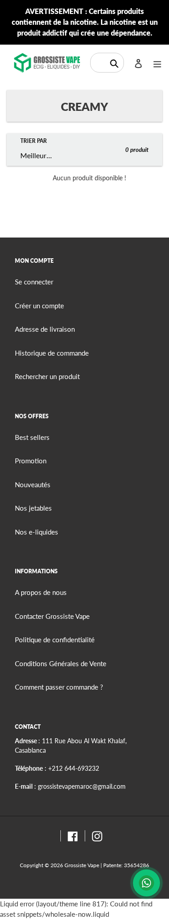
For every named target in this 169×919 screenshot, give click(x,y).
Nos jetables (33, 508)
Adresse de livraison (45, 329)
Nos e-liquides (36, 532)
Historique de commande (52, 353)
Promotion (30, 461)
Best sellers (32, 437)
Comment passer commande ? (59, 687)
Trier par (33, 140)
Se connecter (34, 282)
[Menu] (157, 63)
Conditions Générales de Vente (60, 663)
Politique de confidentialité (55, 640)
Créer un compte (39, 306)
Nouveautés (32, 484)
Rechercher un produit (47, 376)
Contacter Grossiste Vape (52, 616)
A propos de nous (41, 592)
